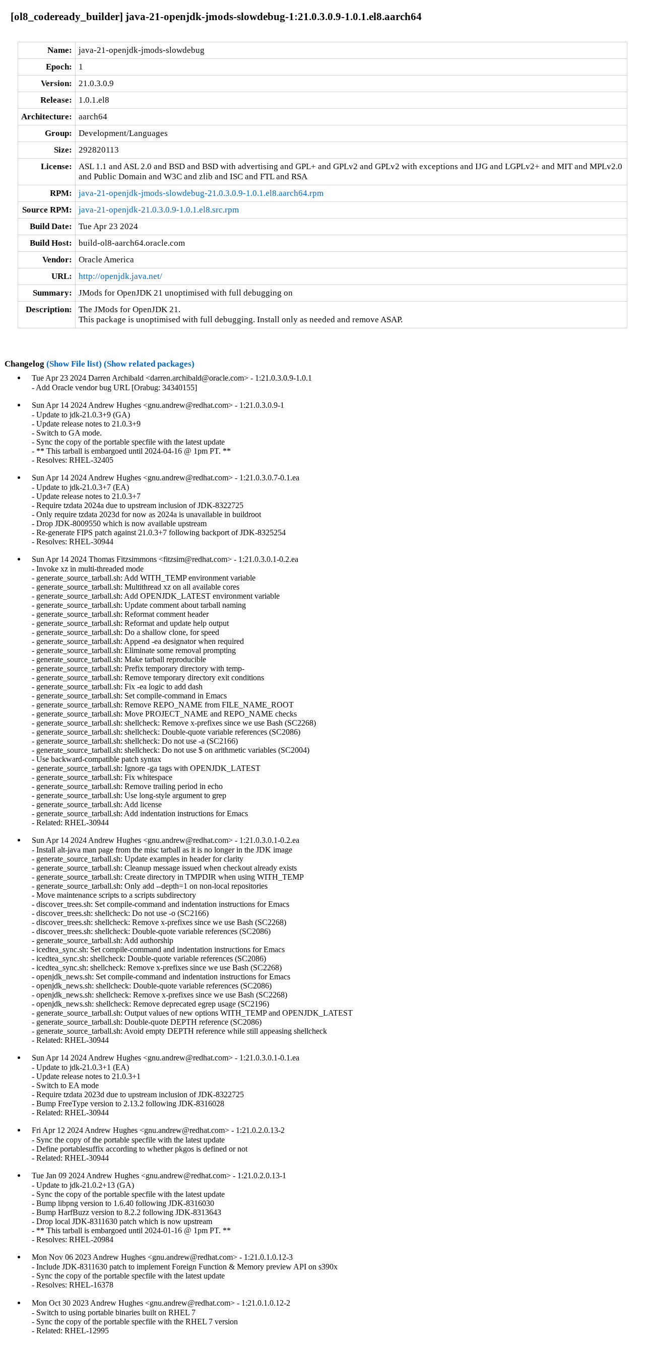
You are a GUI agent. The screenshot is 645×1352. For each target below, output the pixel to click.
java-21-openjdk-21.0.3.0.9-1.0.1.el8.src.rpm (159, 210)
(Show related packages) (149, 364)
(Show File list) (74, 364)
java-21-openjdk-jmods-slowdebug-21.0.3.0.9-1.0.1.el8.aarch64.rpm (201, 193)
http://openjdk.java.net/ (120, 276)
